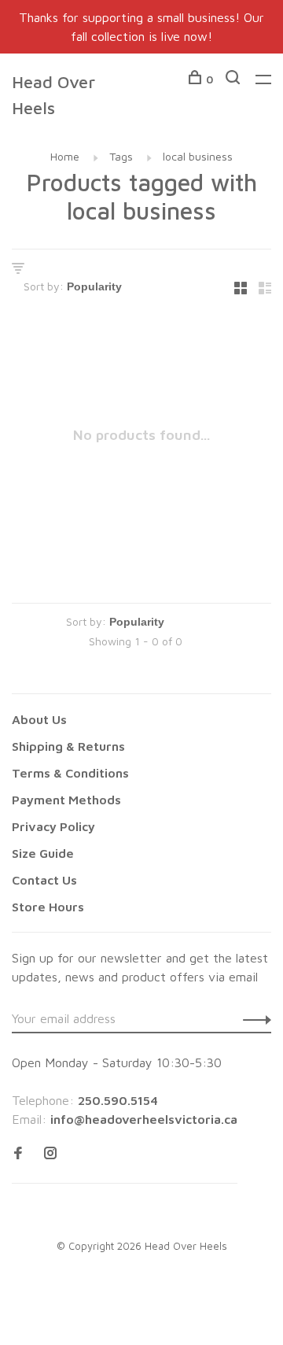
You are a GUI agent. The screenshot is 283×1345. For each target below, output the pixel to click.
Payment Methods (66, 800)
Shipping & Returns (68, 746)
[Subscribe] (252, 1018)
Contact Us (44, 880)
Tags (121, 156)
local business (198, 156)
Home (64, 156)
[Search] (235, 79)
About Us (39, 719)
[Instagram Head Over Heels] (50, 1154)
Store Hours (48, 907)
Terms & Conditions (70, 773)
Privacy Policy (53, 826)
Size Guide (43, 853)
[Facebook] (18, 1154)
